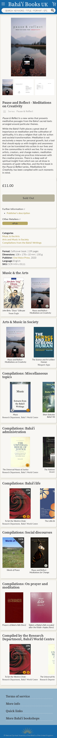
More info (13, 703)
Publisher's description (18, 213)
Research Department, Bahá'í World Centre (20, 524)
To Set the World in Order (15, 521)
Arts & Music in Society (20, 321)
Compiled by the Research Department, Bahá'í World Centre (28, 637)
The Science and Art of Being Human (44, 360)
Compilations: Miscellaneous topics (25, 375)
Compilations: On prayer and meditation (25, 585)
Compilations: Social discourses (27, 532)
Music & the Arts (11, 236)
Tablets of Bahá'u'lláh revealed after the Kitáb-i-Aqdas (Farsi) (41, 626)
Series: (20, 111)
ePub (15, 223)
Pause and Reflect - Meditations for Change (39, 571)
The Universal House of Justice (15, 469)
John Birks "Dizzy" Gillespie (13, 310)
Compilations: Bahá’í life (21, 483)
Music (15, 414)
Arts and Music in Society (15, 239)
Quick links (14, 711)
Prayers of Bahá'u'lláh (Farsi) (14, 625)
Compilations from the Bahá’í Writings (22, 242)
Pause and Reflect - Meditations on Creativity (40, 311)
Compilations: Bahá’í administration (18, 430)
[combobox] (28, 10)
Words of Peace (13, 570)
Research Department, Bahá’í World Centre (20, 417)
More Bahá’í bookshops (22, 718)
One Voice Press (21, 257)
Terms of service (18, 696)
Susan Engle (14, 313)
